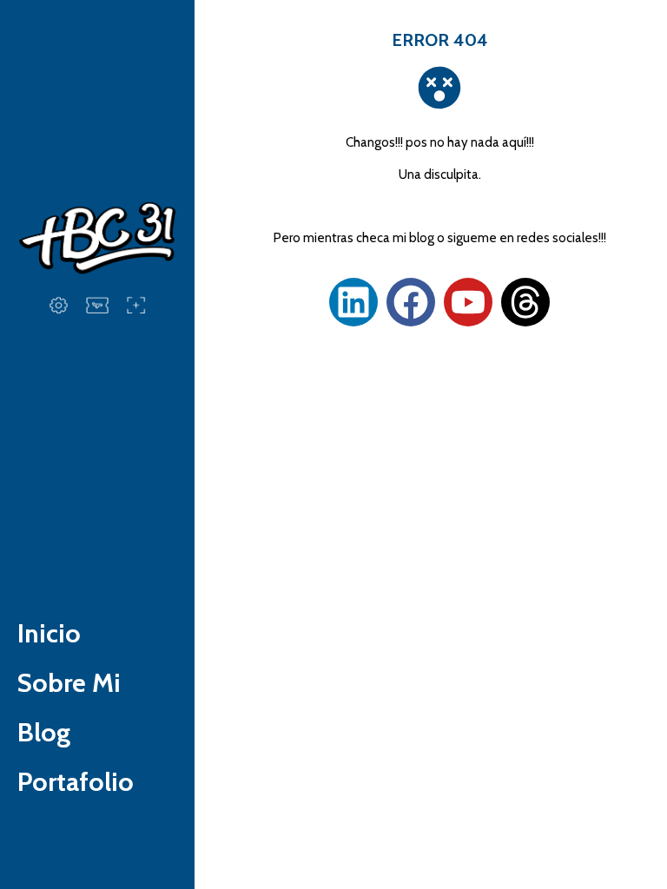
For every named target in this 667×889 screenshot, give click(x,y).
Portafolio (75, 782)
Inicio (49, 633)
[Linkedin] (353, 302)
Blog (43, 732)
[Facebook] (410, 302)
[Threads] (525, 302)
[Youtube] (468, 302)
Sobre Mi (69, 683)
